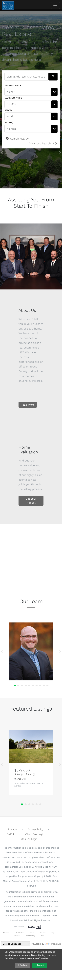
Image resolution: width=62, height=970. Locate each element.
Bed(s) (8, 110)
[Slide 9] (44, 685)
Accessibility (35, 829)
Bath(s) (8, 122)
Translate (56, 943)
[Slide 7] (37, 685)
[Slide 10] (47, 685)
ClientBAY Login (34, 834)
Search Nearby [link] (19, 138)
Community (30, 936)
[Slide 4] (34, 184)
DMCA (10, 834)
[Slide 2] (22, 184)
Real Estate (19, 933)
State (32, 933)
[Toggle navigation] (55, 5)
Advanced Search (40, 143)
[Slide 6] (45, 184)
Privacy (12, 829)
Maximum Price (13, 98)
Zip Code (17, 936)
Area (42, 936)
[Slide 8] (40, 685)
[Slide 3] (28, 184)
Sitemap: (6, 933)
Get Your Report (31, 500)
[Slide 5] (40, 184)
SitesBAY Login (29, 839)
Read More (28, 404)
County (42, 933)
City (52, 933)
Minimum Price (12, 85)
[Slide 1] (16, 183)
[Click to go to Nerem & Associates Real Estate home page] (8, 5)
